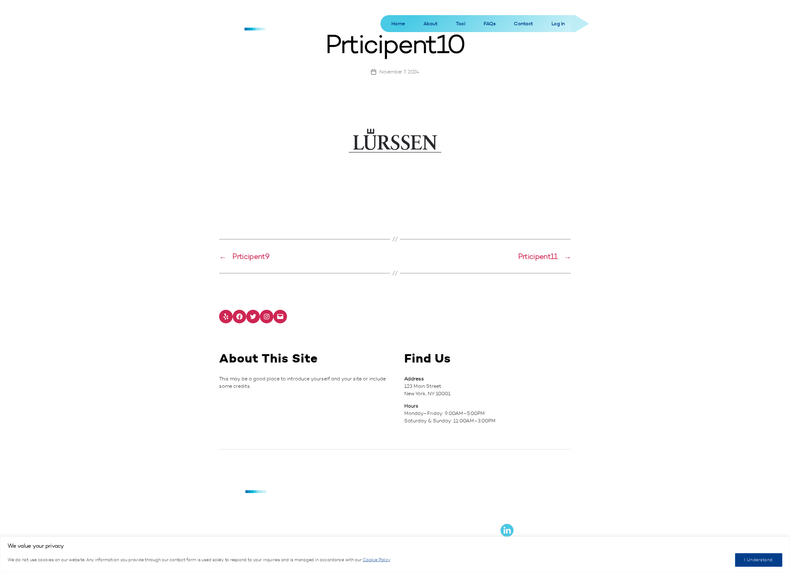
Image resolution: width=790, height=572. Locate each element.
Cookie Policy (376, 559)
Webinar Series (516, 496)
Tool (460, 24)
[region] (395, 554)
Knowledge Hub (516, 485)
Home (398, 24)
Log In (558, 24)
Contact (523, 24)
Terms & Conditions (520, 506)
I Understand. (758, 559)
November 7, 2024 (399, 72)
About (430, 24)
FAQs (489, 24)
